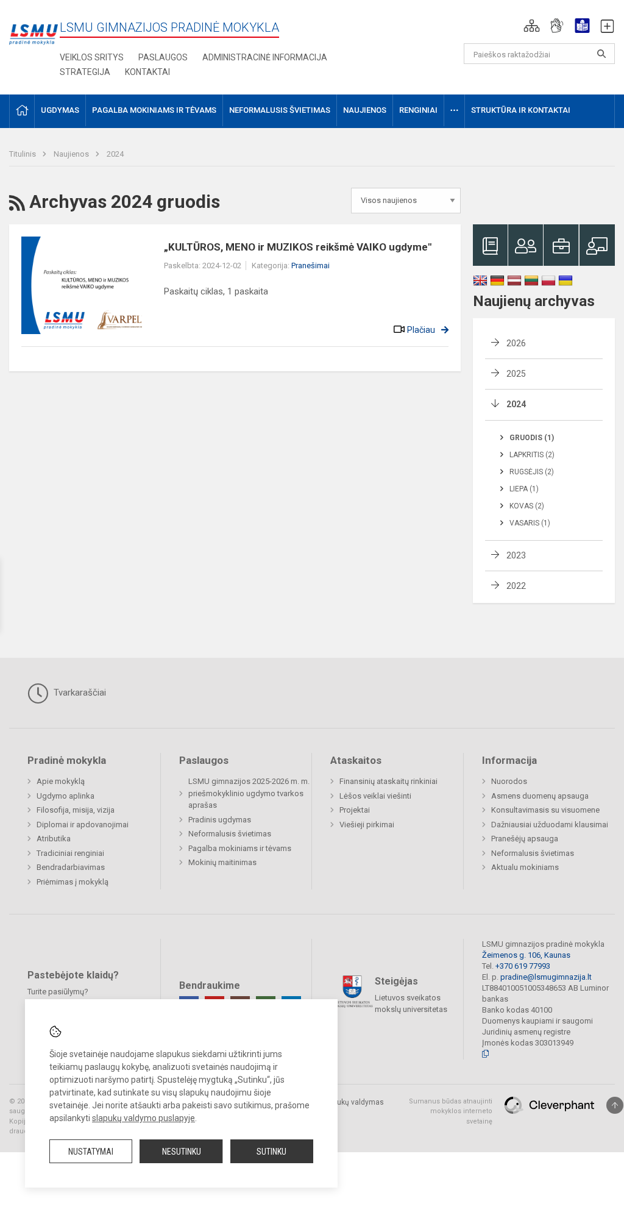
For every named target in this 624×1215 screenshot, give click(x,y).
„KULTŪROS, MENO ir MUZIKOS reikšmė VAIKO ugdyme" (297, 247)
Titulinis (23, 154)
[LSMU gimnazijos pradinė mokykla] (33, 28)
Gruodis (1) (531, 437)
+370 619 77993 (522, 966)
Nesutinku (181, 1151)
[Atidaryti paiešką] (601, 53)
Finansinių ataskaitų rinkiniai (388, 781)
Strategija (85, 72)
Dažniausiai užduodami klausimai (549, 824)
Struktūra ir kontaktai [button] (520, 110)
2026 (516, 343)
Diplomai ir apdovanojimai (83, 824)
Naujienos (72, 154)
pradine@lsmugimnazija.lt (546, 977)
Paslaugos (163, 57)
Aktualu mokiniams (525, 867)
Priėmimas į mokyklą (72, 881)
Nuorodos (509, 781)
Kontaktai (147, 72)
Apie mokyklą (61, 781)
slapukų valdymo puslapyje (143, 1118)
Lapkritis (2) (532, 455)
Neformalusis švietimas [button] (279, 110)
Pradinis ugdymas (219, 819)
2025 (516, 374)
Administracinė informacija (264, 57)
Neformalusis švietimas (229, 833)
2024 (115, 154)
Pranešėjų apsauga (524, 838)
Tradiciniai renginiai (70, 853)
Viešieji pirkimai (366, 824)
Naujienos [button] (364, 110)
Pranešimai (310, 265)
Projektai (354, 809)
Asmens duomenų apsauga (540, 795)
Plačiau (421, 330)
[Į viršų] (614, 1105)
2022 (516, 586)
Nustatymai (90, 1151)
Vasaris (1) (529, 523)
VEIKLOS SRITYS (92, 57)
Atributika (54, 838)
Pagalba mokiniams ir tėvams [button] (154, 110)
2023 (516, 555)
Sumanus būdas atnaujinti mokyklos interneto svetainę (450, 1111)
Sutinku (271, 1151)
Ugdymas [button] (60, 110)
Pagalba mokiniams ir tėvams (239, 848)
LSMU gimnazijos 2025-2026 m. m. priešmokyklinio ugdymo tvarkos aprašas (249, 793)
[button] (531, 25)
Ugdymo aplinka (65, 795)
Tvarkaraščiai (78, 692)
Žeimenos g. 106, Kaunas (526, 955)
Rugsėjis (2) (531, 472)
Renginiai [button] (418, 110)
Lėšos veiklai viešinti (375, 795)
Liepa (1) (524, 489)
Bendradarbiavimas (71, 867)
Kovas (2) (526, 506)
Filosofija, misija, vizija (76, 809)
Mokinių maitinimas (222, 862)
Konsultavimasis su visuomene (545, 809)
